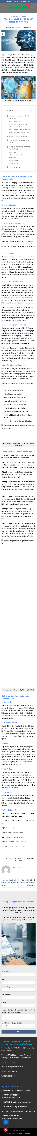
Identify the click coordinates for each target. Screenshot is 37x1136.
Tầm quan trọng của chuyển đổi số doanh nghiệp (20, 117)
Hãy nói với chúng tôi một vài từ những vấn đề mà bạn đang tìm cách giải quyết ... (18, 1011)
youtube (22, 1130)
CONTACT (15, 1130)
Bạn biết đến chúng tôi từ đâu (12, 1023)
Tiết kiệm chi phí (15, 127)
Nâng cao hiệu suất (15, 121)
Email (3, 979)
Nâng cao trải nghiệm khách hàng (20, 132)
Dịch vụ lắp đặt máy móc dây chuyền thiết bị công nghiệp (28, 882)
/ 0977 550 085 (22, 842)
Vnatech (28, 27)
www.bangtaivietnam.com (18, 1107)
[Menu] (2, 7)
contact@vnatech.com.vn (14, 837)
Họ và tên (5, 971)
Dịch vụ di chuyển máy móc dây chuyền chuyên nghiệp (9, 882)
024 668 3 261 (9, 846)
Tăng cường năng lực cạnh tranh (19, 124)
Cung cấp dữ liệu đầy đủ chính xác (20, 129)
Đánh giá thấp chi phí (16, 155)
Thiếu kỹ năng (14, 160)
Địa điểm (4, 1002)
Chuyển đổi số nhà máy (18, 16)
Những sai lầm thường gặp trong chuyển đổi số (19, 148)
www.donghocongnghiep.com (11, 1118)
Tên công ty (6, 995)
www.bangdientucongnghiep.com (24, 1111)
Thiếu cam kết (14, 163)
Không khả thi (14, 152)
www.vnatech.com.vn (22, 1090)
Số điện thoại (6, 987)
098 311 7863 (20, 846)
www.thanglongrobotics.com (11, 1097)
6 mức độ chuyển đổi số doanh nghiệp (19, 141)
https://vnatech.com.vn (15, 833)
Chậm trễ (13, 157)
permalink (19, 860)
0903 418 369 (12, 842)
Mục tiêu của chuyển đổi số (18, 136)
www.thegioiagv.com (25, 1102)
